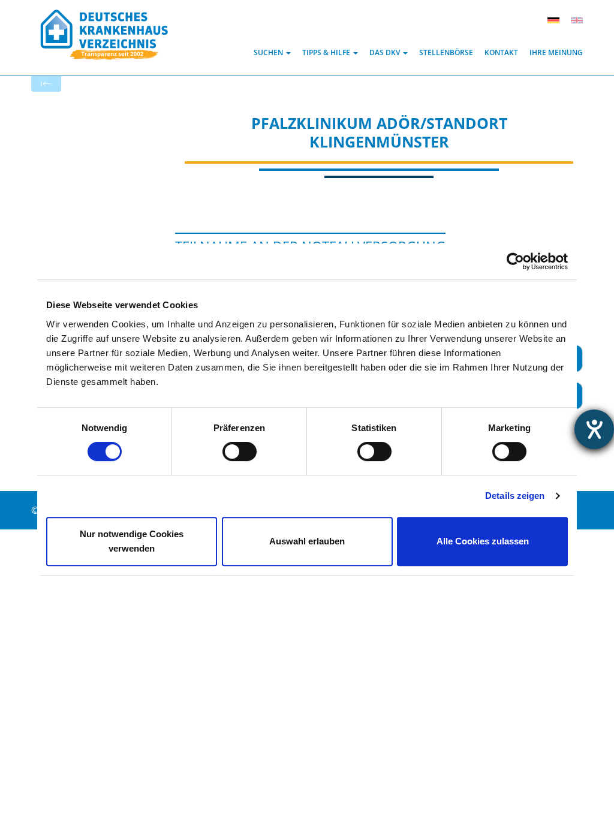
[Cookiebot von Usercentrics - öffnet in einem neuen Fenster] (515, 261)
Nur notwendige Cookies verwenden (131, 541)
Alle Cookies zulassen (483, 541)
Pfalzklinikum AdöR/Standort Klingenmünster (379, 132)
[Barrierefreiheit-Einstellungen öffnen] (594, 429)
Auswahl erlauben (307, 541)
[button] (272, 52)
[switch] (239, 451)
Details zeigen (514, 495)
